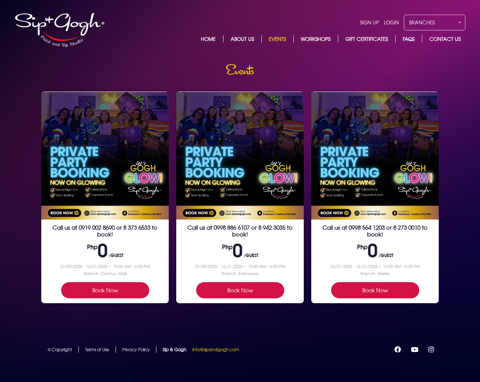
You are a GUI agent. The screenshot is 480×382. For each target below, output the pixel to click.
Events (277, 38)
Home (208, 38)
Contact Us (444, 38)
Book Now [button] (105, 290)
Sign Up (369, 22)
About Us (242, 38)
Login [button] (391, 22)
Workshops (315, 38)
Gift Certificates (366, 38)
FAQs (408, 38)
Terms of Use (97, 349)
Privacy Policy (136, 349)
